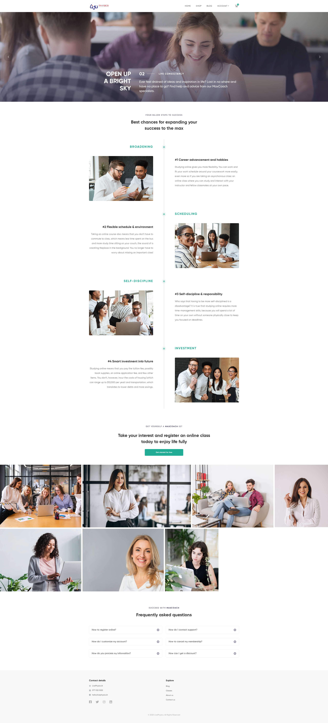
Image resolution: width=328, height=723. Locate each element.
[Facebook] (90, 702)
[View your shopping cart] (237, 6)
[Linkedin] (111, 702)
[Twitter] (97, 702)
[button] (164, 452)
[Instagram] (104, 702)
